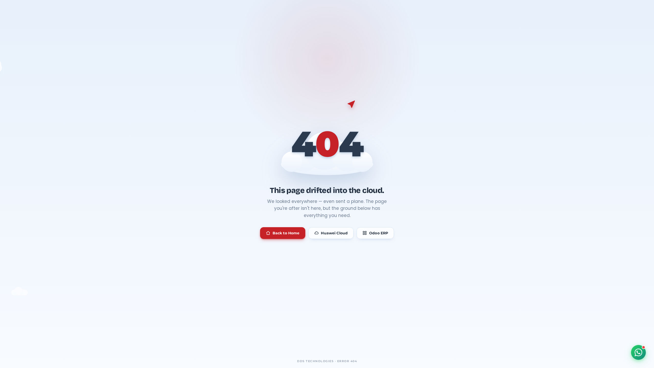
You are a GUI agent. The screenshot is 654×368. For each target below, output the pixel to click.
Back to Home (286, 233)
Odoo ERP (378, 233)
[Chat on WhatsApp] (638, 352)
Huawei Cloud (334, 233)
